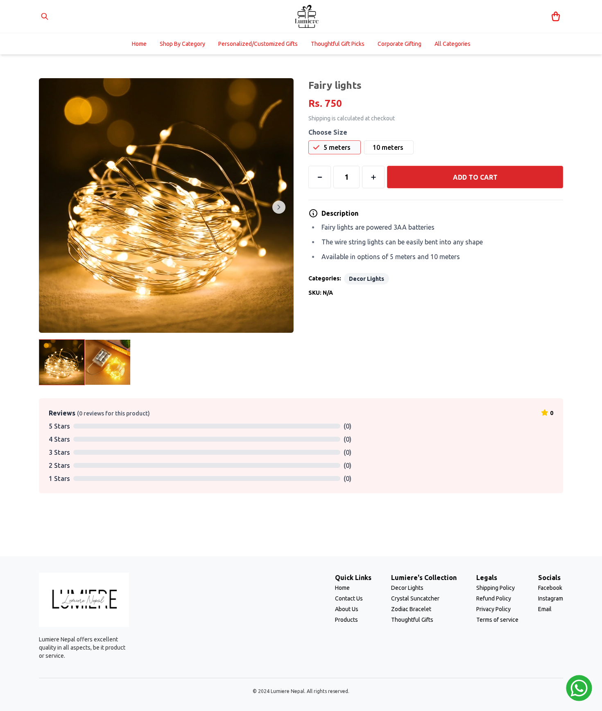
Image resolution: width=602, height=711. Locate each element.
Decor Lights (366, 278)
